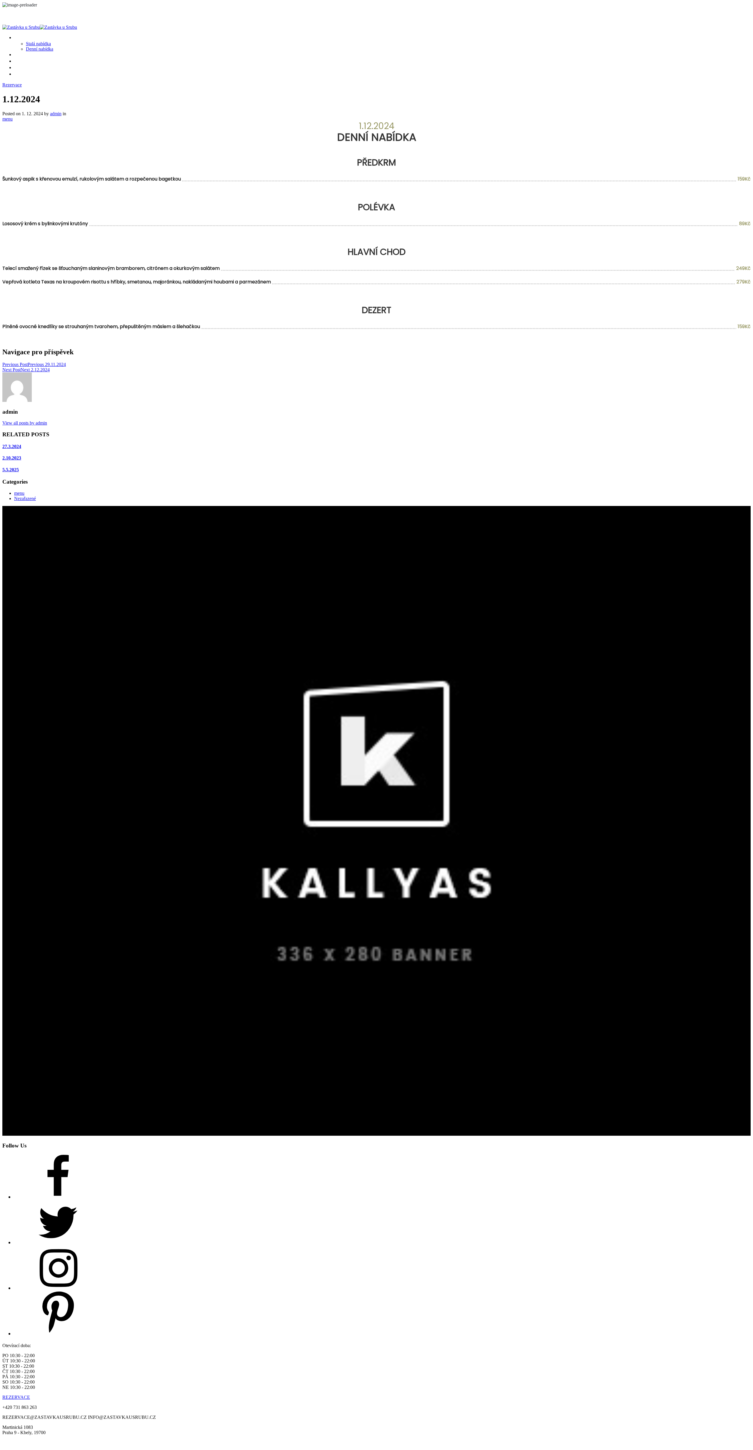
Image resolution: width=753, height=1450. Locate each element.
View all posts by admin (24, 422)
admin (55, 113)
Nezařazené (25, 498)
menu (7, 118)
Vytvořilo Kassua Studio (402, 1442)
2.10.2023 (11, 457)
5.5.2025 (10, 469)
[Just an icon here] (58, 1197)
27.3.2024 (11, 446)
